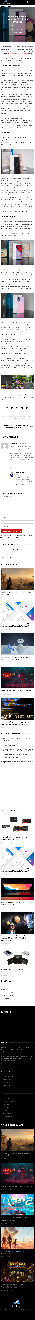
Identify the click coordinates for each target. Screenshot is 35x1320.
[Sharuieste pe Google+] (17, 408)
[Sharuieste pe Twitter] (12, 408)
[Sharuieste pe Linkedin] (27, 408)
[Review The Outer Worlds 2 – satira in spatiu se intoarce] (17, 1204)
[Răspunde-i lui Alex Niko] (9, 467)
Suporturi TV (7, 998)
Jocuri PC (6, 1095)
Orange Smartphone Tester (18, 54)
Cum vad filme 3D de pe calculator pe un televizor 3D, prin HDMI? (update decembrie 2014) (17, 938)
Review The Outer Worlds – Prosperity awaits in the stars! (18, 750)
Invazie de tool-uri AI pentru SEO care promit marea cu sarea (15, 658)
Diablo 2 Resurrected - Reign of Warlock (13, 744)
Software (6, 1113)
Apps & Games (7, 1076)
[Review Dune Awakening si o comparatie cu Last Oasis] (17, 1238)
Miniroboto (16, 29)
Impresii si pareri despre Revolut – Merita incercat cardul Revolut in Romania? (16, 625)
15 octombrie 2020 (22, 443)
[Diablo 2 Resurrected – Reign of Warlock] (17, 677)
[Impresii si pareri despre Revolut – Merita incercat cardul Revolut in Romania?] (17, 611)
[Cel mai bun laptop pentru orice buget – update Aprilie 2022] (17, 889)
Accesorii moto (8, 986)
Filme (4, 1082)
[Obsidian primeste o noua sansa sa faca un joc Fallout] (17, 579)
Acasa (3, 6)
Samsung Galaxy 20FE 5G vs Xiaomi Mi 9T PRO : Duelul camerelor (15, 426)
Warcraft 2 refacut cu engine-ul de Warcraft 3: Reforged (14, 1286)
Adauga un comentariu (12, 531)
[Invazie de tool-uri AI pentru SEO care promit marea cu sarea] (17, 644)
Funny (6, 1098)
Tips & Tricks (6, 1116)
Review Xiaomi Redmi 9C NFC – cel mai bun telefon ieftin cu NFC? (19, 417)
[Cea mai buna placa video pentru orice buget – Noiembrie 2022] (17, 824)
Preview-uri (8, 1104)
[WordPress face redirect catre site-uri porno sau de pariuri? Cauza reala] (17, 709)
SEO (4, 1110)
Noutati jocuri (8, 1101)
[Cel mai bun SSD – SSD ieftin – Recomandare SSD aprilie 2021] (17, 957)
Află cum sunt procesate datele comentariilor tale (15, 538)
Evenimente (6, 1079)
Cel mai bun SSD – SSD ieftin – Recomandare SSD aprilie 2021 (13, 971)
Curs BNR (6, 989)
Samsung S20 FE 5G (8, 51)
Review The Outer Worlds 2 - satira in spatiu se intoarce (17, 749)
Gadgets (15, 32)
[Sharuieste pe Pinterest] (22, 408)
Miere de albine (8, 995)
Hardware (6, 1092)
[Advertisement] (17, 786)
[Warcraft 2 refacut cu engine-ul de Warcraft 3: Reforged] (17, 1271)
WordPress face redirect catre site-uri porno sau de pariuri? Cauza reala (15, 723)
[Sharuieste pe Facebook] (7, 408)
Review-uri (7, 1107)
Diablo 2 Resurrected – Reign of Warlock (16, 691)
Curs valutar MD (8, 992)
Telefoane (20, 32)
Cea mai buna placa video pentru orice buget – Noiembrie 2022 (16, 838)
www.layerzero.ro (18, 1312)
